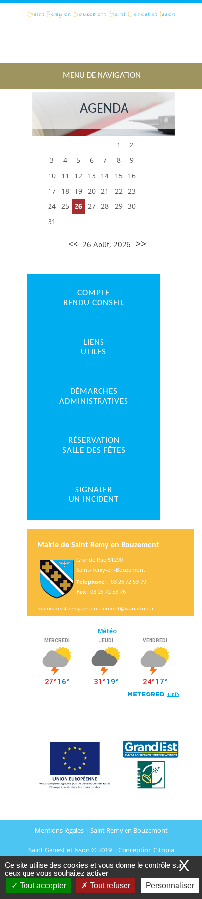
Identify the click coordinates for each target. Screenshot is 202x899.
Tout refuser (109, 885)
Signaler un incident (94, 495)
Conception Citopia (146, 849)
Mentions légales (60, 830)
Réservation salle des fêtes (94, 445)
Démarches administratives (93, 396)
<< (73, 244)
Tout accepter (42, 885)
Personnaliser (170, 885)
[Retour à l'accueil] (101, 33)
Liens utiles (93, 347)
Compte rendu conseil (93, 298)
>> (140, 243)
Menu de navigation (102, 75)
